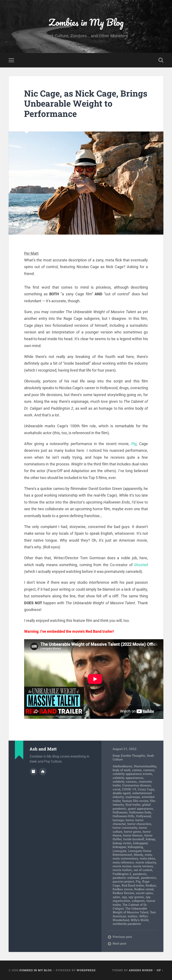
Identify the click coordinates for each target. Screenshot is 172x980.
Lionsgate (119, 851)
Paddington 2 (122, 874)
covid (116, 789)
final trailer (132, 805)
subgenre (138, 901)
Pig (134, 444)
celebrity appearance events (132, 774)
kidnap (150, 839)
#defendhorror (122, 766)
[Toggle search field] (160, 60)
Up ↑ (160, 970)
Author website (43, 771)
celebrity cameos (125, 782)
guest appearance (140, 809)
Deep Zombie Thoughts (129, 756)
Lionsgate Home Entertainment (132, 853)
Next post (119, 943)
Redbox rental (144, 889)
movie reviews (143, 866)
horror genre (132, 832)
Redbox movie (123, 889)
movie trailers (122, 870)
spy (124, 897)
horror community (125, 828)
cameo (137, 770)
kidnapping (135, 847)
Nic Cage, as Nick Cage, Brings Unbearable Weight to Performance (85, 103)
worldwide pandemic (127, 924)
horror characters (139, 824)
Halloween (120, 812)
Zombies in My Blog (86, 22)
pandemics (148, 878)
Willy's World (139, 920)
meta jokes (147, 858)
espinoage (132, 797)
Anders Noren (141, 970)
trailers (133, 916)
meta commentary (125, 858)
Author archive (33, 771)
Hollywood (143, 816)
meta (148, 855)
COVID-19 (129, 789)
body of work (121, 770)
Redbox (151, 885)
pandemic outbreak (126, 878)
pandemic (140, 874)
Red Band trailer (133, 885)
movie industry (146, 862)
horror (130, 820)
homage (118, 820)
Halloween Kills (123, 816)
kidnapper (119, 847)
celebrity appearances (128, 778)
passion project (123, 881)
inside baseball (133, 839)
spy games (136, 897)
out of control (143, 870)
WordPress (86, 970)
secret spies (144, 893)
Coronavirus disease (136, 785)
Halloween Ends (140, 812)
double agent (122, 793)
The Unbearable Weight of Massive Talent (130, 910)
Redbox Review (123, 893)
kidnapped (140, 843)
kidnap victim (122, 843)
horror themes (133, 835)
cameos (148, 770)
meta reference (123, 862)
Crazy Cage (146, 789)
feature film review (135, 801)
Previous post (122, 937)
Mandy (138, 855)
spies (116, 897)
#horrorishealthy (145, 766)
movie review (122, 866)
